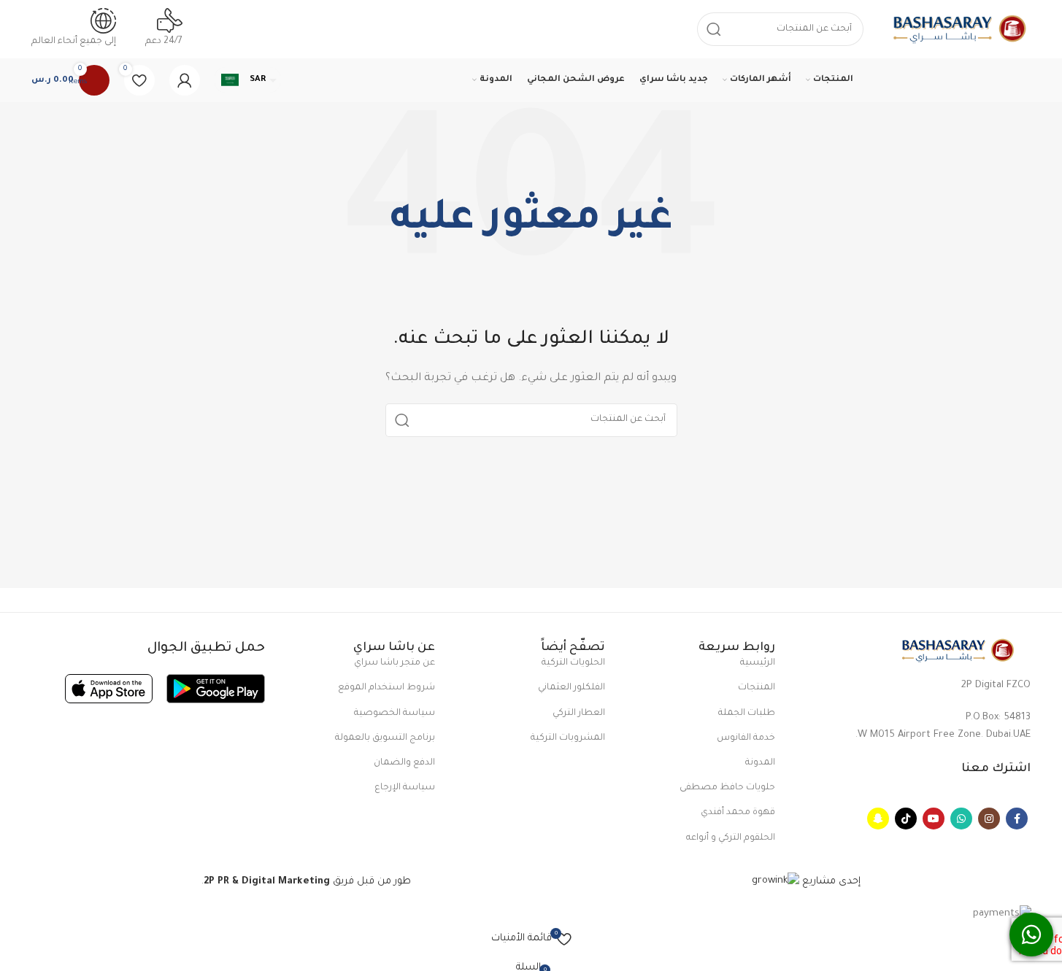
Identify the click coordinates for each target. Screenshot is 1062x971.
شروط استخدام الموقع (386, 688)
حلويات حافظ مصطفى (727, 788)
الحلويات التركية (573, 663)
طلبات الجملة (746, 713)
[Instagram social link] (989, 818)
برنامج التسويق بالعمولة (385, 738)
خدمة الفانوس (746, 738)
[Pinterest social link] (906, 818)
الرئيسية (757, 663)
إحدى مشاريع (830, 881)
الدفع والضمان (404, 763)
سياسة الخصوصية (394, 713)
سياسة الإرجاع (404, 788)
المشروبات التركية (568, 738)
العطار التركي (579, 713)
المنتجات (756, 688)
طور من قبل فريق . (306, 881)
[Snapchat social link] (878, 818)
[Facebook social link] (1017, 818)
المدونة (760, 763)
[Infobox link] (531, 51)
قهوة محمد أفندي (738, 813)
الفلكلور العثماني (571, 688)
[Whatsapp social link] (961, 818)
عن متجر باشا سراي (394, 663)
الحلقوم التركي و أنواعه (730, 838)
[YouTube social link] (933, 818)
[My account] (184, 80)
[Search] (402, 420)
